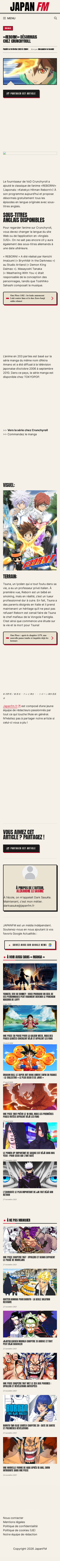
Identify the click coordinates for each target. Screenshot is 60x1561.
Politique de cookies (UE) (19, 1530)
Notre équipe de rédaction (20, 1534)
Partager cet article (23, 93)
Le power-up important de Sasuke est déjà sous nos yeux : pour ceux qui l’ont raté (29, 1154)
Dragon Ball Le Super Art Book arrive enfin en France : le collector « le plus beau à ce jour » (30, 1076)
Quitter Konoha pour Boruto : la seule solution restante (26, 1301)
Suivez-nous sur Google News (30, 945)
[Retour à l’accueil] (30, 6)
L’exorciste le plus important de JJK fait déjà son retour (28, 1193)
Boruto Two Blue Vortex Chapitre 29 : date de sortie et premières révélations (29, 1427)
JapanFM (41, 1548)
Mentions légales (14, 1522)
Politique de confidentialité (20, 1526)
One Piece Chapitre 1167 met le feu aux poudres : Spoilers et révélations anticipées (27, 1385)
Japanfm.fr (10, 706)
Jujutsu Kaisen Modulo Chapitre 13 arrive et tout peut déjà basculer (27, 1343)
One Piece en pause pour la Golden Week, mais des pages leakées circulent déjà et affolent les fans (28, 1037)
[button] (55, 18)
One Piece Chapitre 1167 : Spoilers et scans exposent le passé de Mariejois (29, 1258)
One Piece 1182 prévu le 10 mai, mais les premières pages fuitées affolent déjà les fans (28, 1115)
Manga (8, 28)
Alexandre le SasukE (30, 891)
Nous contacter (13, 1517)
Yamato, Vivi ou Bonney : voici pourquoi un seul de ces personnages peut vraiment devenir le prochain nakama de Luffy (29, 997)
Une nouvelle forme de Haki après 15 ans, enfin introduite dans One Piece (26, 1469)
